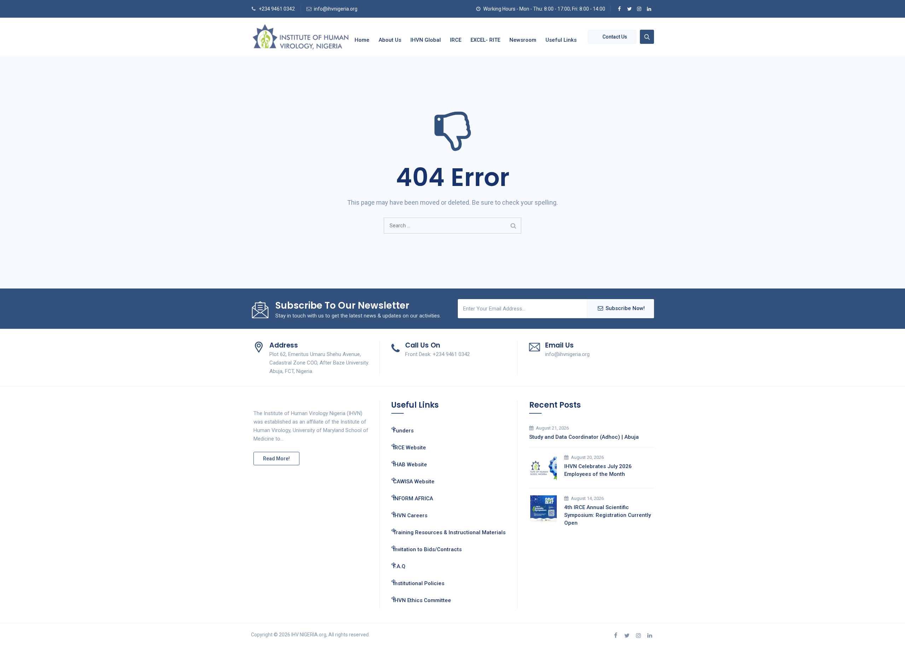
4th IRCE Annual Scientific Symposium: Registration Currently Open (607, 515)
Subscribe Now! (625, 308)
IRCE (455, 40)
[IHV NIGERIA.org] (300, 37)
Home (362, 40)
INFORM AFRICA (413, 498)
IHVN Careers (410, 515)
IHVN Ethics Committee (422, 600)
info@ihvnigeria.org (335, 9)
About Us (390, 40)
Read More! (276, 458)
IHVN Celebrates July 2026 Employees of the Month (598, 470)
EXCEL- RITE (485, 40)
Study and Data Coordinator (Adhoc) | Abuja (584, 437)
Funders (403, 430)
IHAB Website (410, 464)
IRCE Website (409, 447)
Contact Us (614, 37)
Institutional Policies (418, 583)
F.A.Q (399, 566)
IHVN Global (425, 40)
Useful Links (561, 40)
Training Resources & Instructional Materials (449, 532)
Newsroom (522, 40)
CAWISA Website (413, 481)
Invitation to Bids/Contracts (427, 549)
